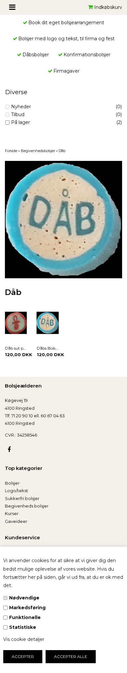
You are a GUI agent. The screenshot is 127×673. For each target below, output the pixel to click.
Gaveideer (16, 521)
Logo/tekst (16, 490)
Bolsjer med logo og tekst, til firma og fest (66, 39)
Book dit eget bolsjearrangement (66, 23)
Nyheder (21, 106)
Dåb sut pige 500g (16, 348)
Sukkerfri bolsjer (22, 498)
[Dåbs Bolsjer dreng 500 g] (48, 323)
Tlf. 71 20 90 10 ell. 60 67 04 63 (35, 415)
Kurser (12, 513)
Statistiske (22, 627)
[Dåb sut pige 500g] (16, 323)
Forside (11, 150)
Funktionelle (25, 617)
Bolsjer (12, 483)
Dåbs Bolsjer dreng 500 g (48, 348)
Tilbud (17, 114)
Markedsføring (27, 608)
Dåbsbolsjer (35, 55)
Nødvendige (24, 598)
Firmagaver (66, 71)
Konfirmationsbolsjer (87, 55)
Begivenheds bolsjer (27, 506)
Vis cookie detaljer (23, 639)
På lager (20, 122)
